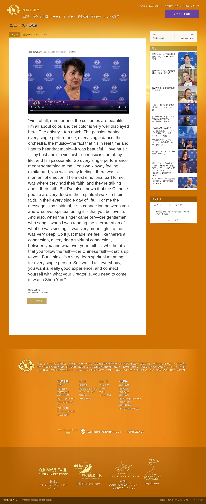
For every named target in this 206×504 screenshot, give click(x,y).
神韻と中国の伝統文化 (129, 409)
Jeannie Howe (187, 38)
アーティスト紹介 (87, 392)
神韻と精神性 (63, 408)
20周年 (26, 16)
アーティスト (58, 16)
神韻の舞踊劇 (125, 405)
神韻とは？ (62, 389)
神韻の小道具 (125, 402)
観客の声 (96, 16)
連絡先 (177, 6)
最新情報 (83, 16)
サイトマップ (198, 500)
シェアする (37, 300)
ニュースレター (156, 6)
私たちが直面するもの (66, 403)
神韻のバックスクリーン (130, 399)
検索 (187, 6)
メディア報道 (85, 399)
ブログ (178, 205)
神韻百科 (169, 6)
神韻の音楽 (124, 389)
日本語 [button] (193, 6)
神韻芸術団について (88, 389)
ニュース (167, 205)
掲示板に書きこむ (136, 431)
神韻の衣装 (124, 395)
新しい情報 (104, 385)
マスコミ (143, 6)
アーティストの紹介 (66, 411)
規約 (169, 500)
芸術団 (44, 16)
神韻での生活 (63, 395)
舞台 (35, 16)
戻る (15, 34)
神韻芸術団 (63, 381)
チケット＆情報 (182, 13)
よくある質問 (111, 16)
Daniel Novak (158, 38)
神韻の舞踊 (124, 385)
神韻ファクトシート (66, 399)
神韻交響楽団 (63, 392)
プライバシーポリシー (182, 500)
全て (156, 205)
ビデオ (72, 16)
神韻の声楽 (124, 392)
